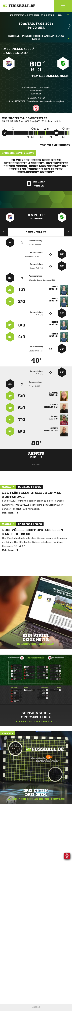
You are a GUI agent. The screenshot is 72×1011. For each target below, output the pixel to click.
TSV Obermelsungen (50, 75)
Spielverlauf (36, 232)
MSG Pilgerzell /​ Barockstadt (18, 50)
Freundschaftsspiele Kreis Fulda (36, 15)
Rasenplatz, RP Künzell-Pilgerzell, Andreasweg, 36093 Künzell (36, 37)
